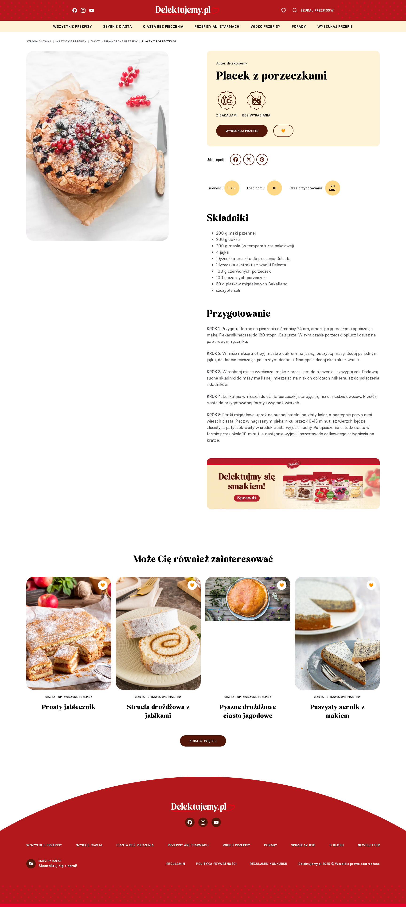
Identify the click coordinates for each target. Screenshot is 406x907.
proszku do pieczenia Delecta (263, 258)
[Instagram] (83, 10)
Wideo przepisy (266, 26)
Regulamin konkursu (268, 864)
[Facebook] (74, 10)
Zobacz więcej (203, 741)
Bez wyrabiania (256, 115)
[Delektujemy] (203, 807)
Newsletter (369, 845)
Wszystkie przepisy (72, 26)
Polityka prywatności (216, 864)
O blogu (336, 845)
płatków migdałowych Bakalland (257, 284)
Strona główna (38, 41)
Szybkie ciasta (117, 26)
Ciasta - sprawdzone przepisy (114, 41)
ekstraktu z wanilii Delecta (261, 265)
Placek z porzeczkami (159, 41)
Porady (299, 26)
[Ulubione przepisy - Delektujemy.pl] (283, 10)
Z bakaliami (227, 115)
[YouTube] (91, 10)
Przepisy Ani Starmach (217, 26)
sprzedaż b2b (303, 845)
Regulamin (175, 864)
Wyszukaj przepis (335, 26)
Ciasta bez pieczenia (163, 26)
